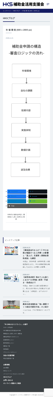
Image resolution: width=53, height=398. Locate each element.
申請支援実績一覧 (8, 358)
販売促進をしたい (8, 343)
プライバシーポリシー (10, 352)
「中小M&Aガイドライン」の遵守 (15, 324)
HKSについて (7, 371)
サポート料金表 (8, 327)
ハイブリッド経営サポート (24, 395)
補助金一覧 (6, 346)
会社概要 (6, 367)
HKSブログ (7, 377)
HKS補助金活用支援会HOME (12, 330)
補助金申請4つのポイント (11, 336)
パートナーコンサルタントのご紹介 (14, 374)
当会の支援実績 (9, 355)
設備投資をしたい (8, 340)
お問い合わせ (8, 380)
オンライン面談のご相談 (12, 383)
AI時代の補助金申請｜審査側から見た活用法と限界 (16, 217)
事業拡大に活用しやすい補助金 (12, 333)
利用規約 (6, 349)
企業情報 (6, 365)
